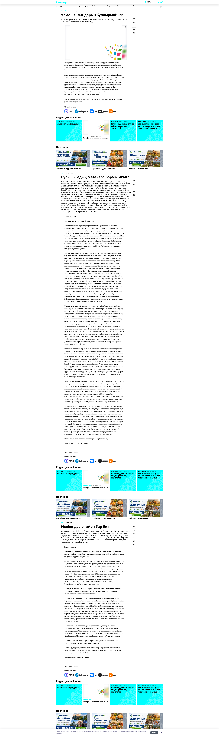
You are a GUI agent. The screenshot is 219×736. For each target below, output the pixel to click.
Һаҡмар (61, 1)
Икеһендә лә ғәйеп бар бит (113, 6)
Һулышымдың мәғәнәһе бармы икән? (90, 6)
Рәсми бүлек (65, 11)
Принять (154, 732)
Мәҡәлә (59, 6)
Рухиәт (63, 173)
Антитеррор (155, 2)
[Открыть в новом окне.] (69, 111)
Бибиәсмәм (135, 6)
